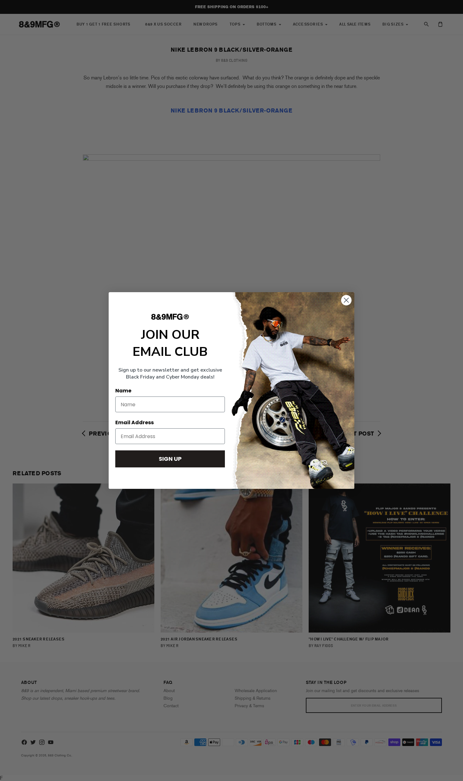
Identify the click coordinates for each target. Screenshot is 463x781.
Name (123, 390)
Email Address (134, 422)
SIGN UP (170, 459)
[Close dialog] (346, 300)
